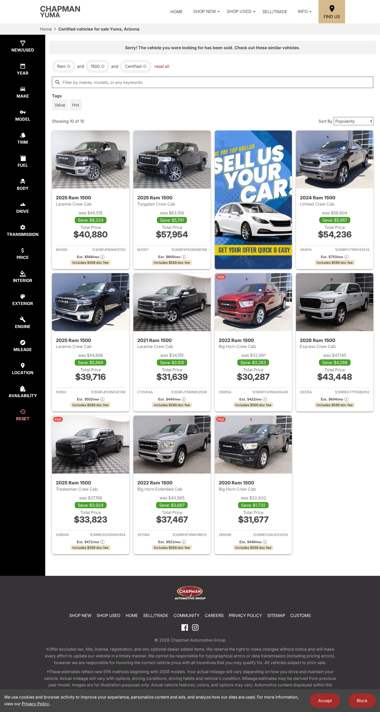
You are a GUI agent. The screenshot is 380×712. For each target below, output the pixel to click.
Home (176, 11)
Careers (214, 615)
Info (303, 11)
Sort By (325, 121)
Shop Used (239, 11)
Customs (300, 615)
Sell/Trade (274, 11)
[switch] (60, 105)
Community (186, 615)
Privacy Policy (245, 615)
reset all (161, 66)
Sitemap (276, 615)
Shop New (204, 11)
